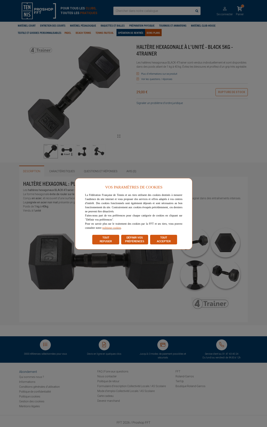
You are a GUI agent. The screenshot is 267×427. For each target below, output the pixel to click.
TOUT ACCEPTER (164, 239)
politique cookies (111, 227)
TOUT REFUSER (106, 239)
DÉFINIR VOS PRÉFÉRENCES (134, 239)
